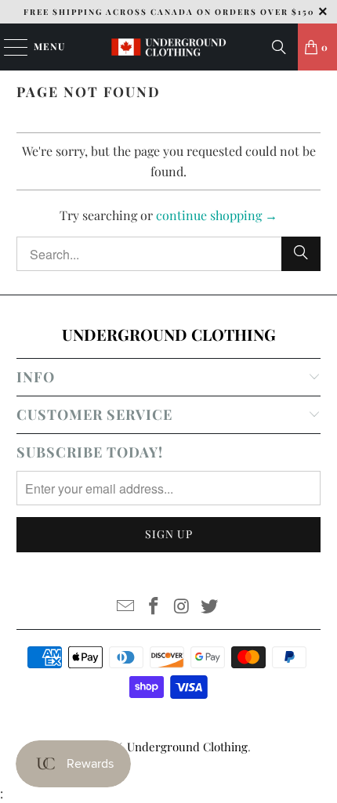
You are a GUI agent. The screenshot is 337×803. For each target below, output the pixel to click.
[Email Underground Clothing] (126, 606)
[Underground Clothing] (169, 47)
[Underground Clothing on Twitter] (210, 606)
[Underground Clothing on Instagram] (182, 606)
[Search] (279, 47)
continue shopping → (216, 215)
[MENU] (8, 47)
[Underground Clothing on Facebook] (153, 606)
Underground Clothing (187, 746)
